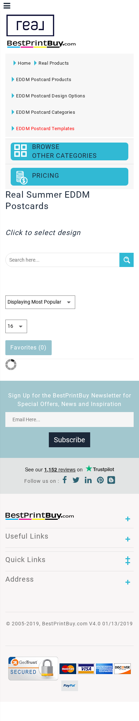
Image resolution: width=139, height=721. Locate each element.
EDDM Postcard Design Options (50, 95)
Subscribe (69, 440)
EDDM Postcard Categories (45, 112)
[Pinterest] (100, 481)
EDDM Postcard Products (43, 79)
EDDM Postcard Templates (45, 128)
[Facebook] (65, 481)
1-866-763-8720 (87, 46)
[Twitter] (76, 481)
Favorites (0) (28, 347)
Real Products (53, 63)
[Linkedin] (88, 481)
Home (24, 63)
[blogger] (111, 481)
